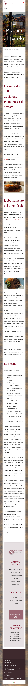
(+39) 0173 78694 (11, 673)
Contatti (7, 660)
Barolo (6, 159)
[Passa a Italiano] (23, 2)
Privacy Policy (8, 662)
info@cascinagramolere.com (18, 638)
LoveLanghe (13, 678)
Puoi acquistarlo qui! (13, 220)
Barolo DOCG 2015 (16, 597)
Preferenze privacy (10, 665)
